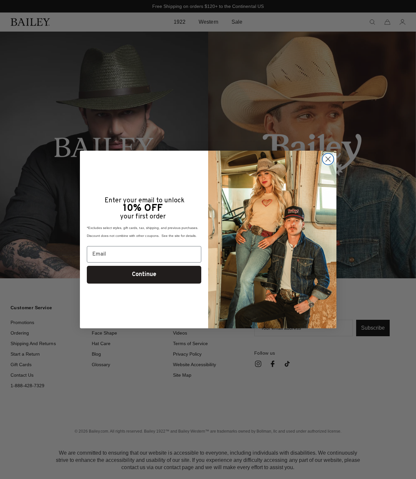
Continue (144, 274)
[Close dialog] (328, 159)
